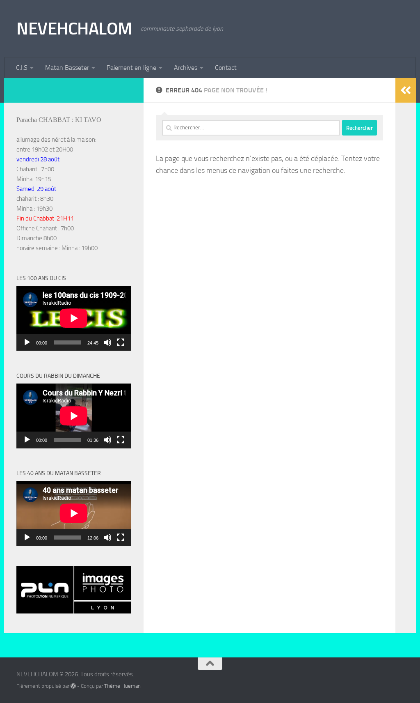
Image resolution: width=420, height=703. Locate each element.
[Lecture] (27, 342)
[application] (73, 318)
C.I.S (21, 67)
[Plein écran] (120, 342)
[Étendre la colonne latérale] (405, 90)
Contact (226, 67)
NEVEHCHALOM (74, 28)
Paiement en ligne (131, 67)
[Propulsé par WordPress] (73, 686)
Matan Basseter (67, 67)
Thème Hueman (122, 686)
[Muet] (107, 342)
